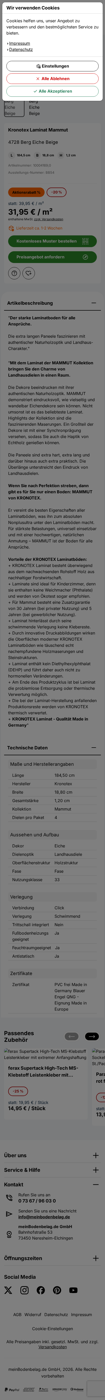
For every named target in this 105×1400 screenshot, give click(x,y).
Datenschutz (21, 49)
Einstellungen (55, 66)
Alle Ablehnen (56, 78)
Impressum (19, 43)
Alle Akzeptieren (55, 91)
